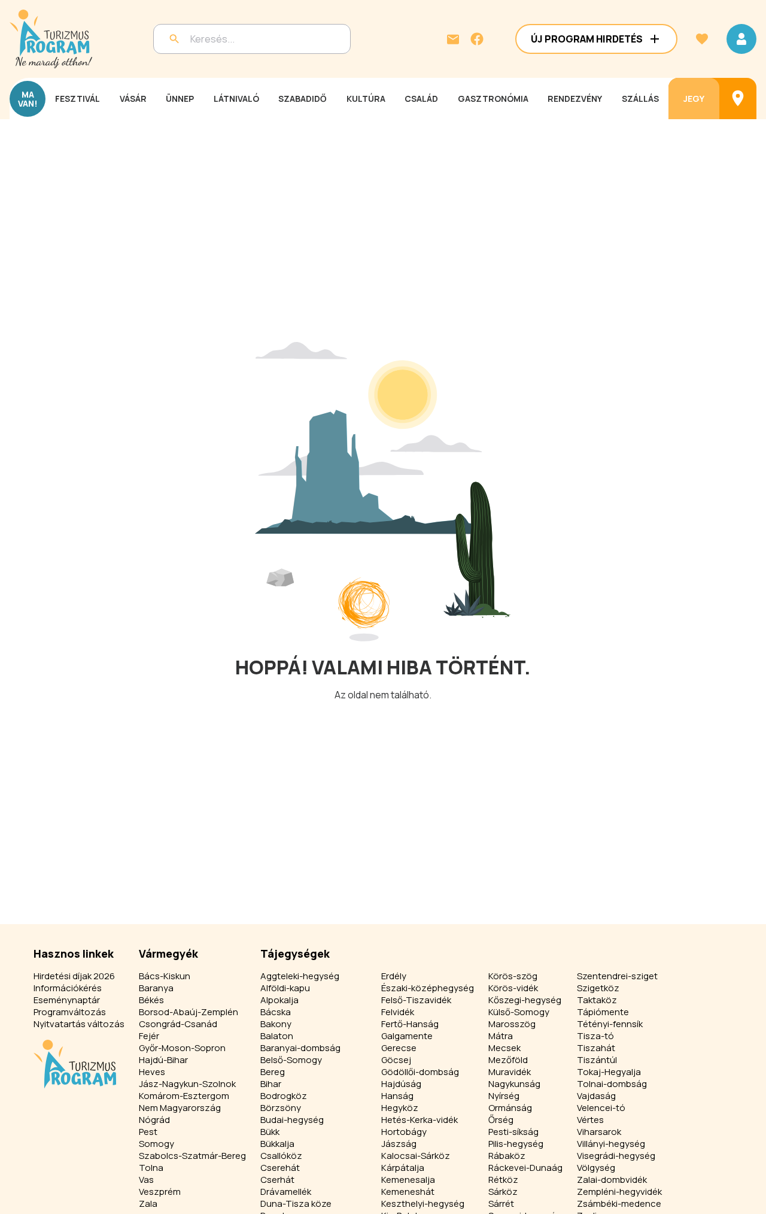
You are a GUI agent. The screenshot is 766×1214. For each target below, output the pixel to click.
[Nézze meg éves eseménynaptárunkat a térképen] (737, 98)
